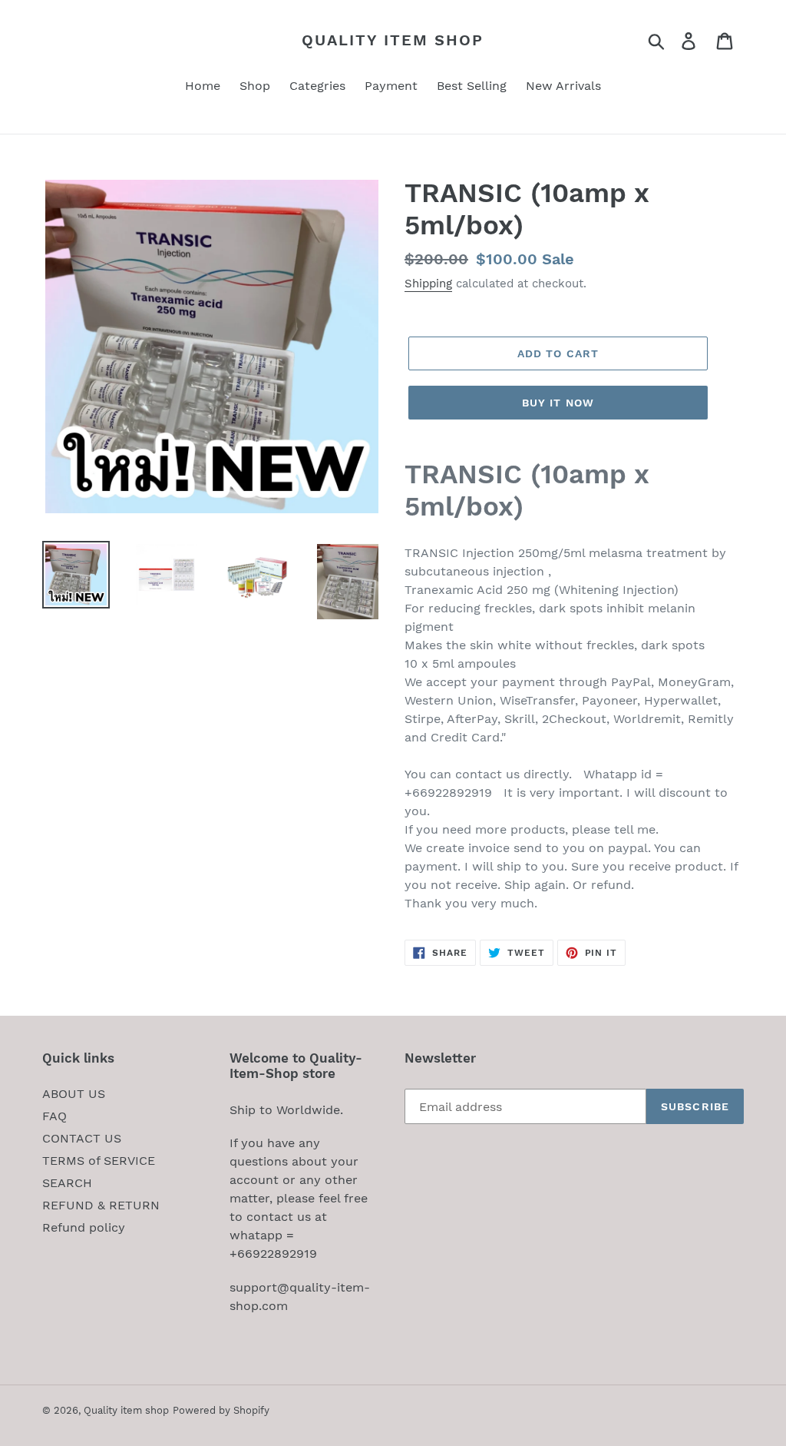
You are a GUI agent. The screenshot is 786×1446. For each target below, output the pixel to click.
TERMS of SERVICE (98, 1160)
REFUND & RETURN (101, 1205)
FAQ (54, 1116)
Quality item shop (393, 40)
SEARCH (67, 1183)
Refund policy (83, 1227)
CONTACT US (81, 1138)
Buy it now (558, 402)
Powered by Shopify (221, 1410)
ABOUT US (73, 1093)
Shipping (428, 283)
